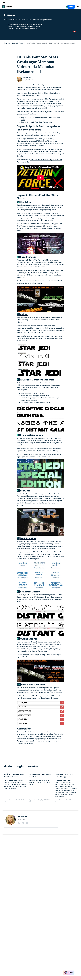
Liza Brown (27, 77)
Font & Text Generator (33, 684)
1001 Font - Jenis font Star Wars (37, 379)
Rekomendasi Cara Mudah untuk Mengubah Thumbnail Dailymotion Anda (40, 775)
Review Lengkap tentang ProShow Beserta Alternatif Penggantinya (14, 775)
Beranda (7, 43)
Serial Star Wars (40, 87)
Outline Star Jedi (29, 638)
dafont (24, 314)
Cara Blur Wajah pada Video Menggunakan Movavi (64, 775)
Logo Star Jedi (28, 256)
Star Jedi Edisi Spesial (31, 434)
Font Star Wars (28, 538)
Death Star (26, 202)
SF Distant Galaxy (30, 591)
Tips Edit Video (17, 43)
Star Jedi (25, 490)
